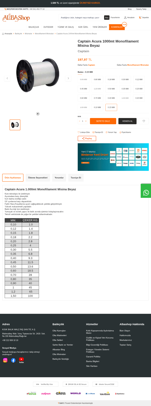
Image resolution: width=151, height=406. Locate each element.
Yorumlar (59, 177)
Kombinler (117, 27)
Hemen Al (127, 121)
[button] (37, 113)
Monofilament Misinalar (44, 34)
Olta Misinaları (59, 354)
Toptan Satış (125, 345)
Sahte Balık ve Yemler (62, 345)
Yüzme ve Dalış (66, 27)
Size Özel (83, 27)
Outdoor (48, 27)
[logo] (16, 17)
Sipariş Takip (141, 9)
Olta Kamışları (59, 330)
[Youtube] (21, 360)
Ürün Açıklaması (13, 177)
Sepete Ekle (103, 121)
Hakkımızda (125, 335)
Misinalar (28, 34)
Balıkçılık (34, 27)
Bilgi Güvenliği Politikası (97, 345)
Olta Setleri (57, 340)
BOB (79, 116)
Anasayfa (8, 34)
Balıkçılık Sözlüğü (60, 359)
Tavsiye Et (98, 132)
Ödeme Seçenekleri (37, 177)
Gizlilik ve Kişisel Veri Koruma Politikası (99, 339)
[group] (37, 74)
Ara (106, 17)
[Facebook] (13, 360)
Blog (130, 9)
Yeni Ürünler (100, 27)
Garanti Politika (93, 356)
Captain (83, 51)
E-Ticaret (66, 403)
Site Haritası (91, 366)
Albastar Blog (58, 349)
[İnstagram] (5, 360)
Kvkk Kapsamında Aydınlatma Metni (100, 331)
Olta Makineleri (59, 335)
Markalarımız (126, 340)
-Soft (60, 403)
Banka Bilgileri (92, 361)
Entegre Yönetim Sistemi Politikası (97, 350)
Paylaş (88, 138)
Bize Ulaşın (125, 330)
